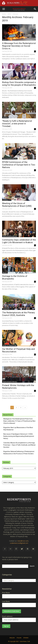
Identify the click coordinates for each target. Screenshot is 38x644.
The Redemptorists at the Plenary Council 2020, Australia (18, 313)
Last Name (6, 601)
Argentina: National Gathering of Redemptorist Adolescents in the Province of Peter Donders (18, 452)
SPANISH (25, 638)
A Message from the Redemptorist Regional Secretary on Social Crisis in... (19, 46)
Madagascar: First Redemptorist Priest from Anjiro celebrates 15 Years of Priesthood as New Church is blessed (19, 421)
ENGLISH (12, 638)
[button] (35, 9)
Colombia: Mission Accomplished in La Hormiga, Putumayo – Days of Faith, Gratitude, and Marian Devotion (19, 445)
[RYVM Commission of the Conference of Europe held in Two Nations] (19, 151)
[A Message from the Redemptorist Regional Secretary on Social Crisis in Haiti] (19, 32)
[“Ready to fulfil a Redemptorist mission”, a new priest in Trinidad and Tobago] (19, 110)
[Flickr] (10, 549)
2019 (9, 14)
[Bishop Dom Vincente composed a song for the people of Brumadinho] (19, 71)
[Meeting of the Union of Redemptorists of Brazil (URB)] (19, 192)
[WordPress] (27, 549)
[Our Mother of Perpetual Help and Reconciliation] (19, 338)
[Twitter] (22, 549)
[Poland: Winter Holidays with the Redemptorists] (19, 374)
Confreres (5, 117)
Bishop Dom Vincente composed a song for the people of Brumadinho (19, 83)
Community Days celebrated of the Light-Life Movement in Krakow (19, 241)
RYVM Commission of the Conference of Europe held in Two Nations (18, 165)
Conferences (6, 309)
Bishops (5, 78)
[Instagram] (16, 549)
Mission (5, 272)
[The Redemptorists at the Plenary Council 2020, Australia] (19, 301)
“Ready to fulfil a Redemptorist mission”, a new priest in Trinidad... (17, 123)
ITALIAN (19, 638)
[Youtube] (33, 549)
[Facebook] (5, 549)
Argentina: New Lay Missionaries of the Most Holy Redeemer (18, 429)
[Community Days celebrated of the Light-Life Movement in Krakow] (19, 229)
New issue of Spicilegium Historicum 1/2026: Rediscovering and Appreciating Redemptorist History (18, 436)
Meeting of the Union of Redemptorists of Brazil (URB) (17, 204)
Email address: (7, 616)
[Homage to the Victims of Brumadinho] (19, 265)
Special (5, 39)
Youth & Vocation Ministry (10, 158)
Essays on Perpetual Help (9, 345)
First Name (6, 593)
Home (4, 14)
